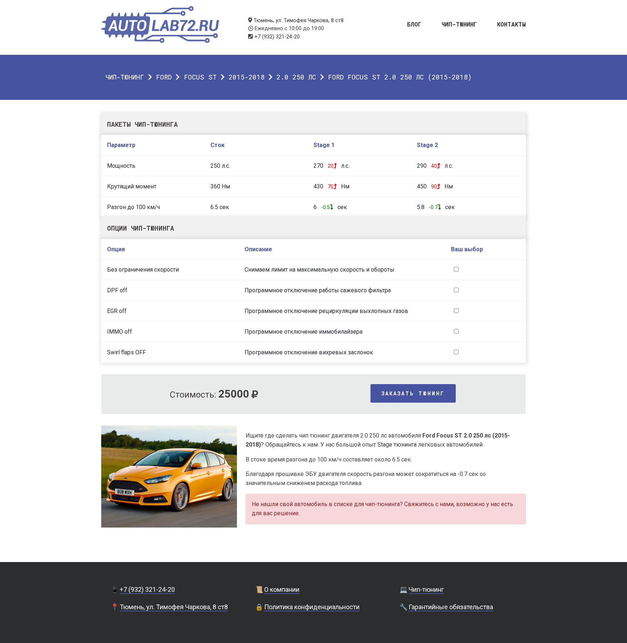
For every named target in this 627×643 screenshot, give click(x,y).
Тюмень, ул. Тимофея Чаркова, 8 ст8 (299, 20)
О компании (281, 589)
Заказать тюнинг (413, 393)
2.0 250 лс (296, 77)
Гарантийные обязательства (451, 607)
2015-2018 (247, 77)
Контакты (511, 24)
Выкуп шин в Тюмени (313, 639)
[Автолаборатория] (160, 24)
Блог (414, 24)
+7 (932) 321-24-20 (277, 37)
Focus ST (200, 77)
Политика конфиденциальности (312, 607)
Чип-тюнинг (459, 24)
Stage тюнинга (397, 444)
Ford (164, 77)
